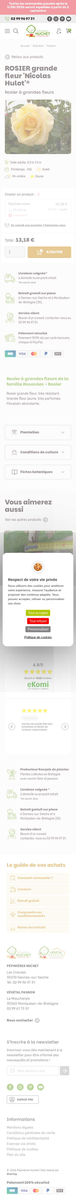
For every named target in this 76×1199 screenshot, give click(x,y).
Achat (38, 338)
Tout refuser (38, 621)
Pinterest (62, 18)
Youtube (68, 18)
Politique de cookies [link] (38, 637)
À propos (38, 774)
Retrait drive (38, 814)
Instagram (55, 18)
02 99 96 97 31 (22, 19)
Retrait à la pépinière (38, 298)
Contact (38, 834)
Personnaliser (38, 629)
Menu (7, 31)
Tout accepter (38, 612)
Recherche (15, 31)
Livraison (38, 278)
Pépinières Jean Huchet (38, 31)
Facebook (49, 18)
